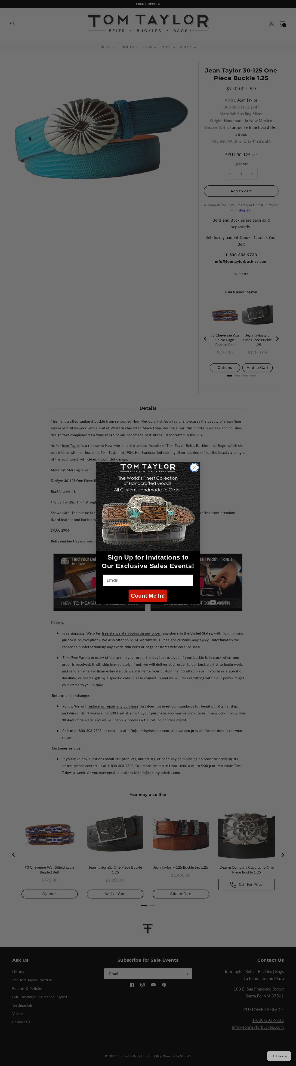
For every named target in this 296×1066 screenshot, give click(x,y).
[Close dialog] (194, 468)
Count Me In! (148, 596)
